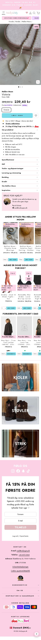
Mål (3, 164)
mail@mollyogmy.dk (20, 208)
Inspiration (6, 190)
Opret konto (24, 536)
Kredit (4, 182)
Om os (20, 590)
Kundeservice (19, 585)
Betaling (5, 177)
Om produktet (7, 130)
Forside (11, 22)
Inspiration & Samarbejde (20, 596)
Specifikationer (8, 160)
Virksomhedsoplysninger (20, 567)
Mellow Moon (26, 22)
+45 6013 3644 (24, 555)
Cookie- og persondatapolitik (20, 571)
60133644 (17, 205)
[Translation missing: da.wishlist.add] (35, 115)
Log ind (15, 536)
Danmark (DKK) (21, 627)
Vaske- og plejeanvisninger (12, 168)
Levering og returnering (11, 173)
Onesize (6, 110)
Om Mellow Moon (9, 186)
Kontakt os (20, 547)
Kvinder (17, 22)
